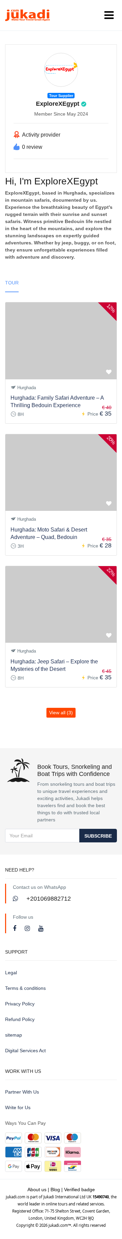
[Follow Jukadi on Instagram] (28, 928)
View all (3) (61, 712)
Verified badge (79, 1189)
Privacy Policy (20, 1003)
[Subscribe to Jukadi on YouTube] (40, 928)
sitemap (13, 1035)
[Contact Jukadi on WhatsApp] (16, 898)
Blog (55, 1189)
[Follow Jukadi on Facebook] (15, 928)
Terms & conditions (25, 988)
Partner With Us (22, 1092)
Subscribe (98, 836)
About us (36, 1189)
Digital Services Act (25, 1050)
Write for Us (17, 1107)
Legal (11, 972)
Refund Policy (20, 1019)
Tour (12, 282)
